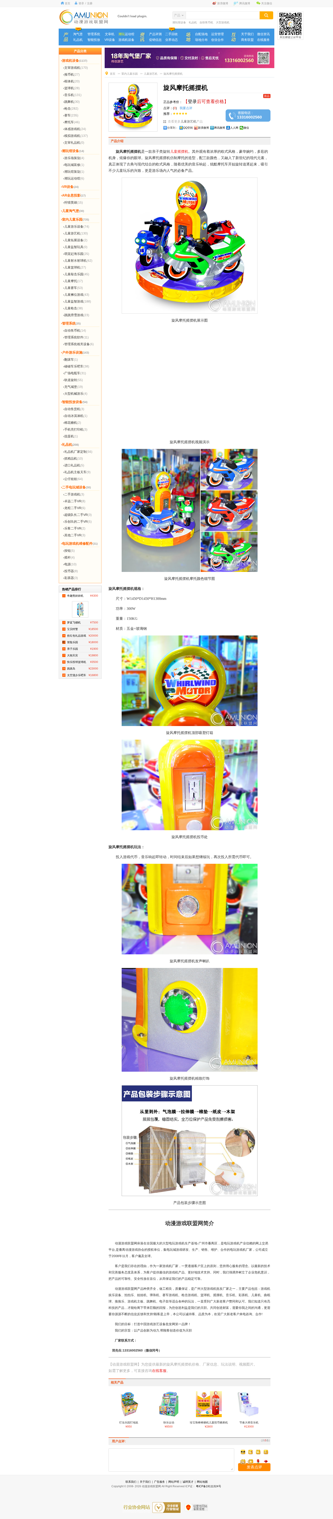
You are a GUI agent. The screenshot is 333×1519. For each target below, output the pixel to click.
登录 (81, 3)
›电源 (70, 564)
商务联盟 (247, 40)
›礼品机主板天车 (77, 472)
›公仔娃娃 (73, 479)
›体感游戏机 (74, 129)
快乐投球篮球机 (80, 662)
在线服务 (263, 40)
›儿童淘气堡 (72, 211)
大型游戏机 (222, 22)
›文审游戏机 (75, 67)
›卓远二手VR (74, 501)
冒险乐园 (80, 642)
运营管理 (217, 34)
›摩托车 (71, 122)
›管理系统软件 (76, 337)
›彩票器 (70, 578)
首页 (67, 3)
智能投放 (93, 40)
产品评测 (155, 34)
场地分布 (201, 40)
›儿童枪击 (73, 308)
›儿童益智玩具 (75, 247)
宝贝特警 (80, 629)
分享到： (172, 127)
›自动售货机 (73, 409)
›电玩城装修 (73, 165)
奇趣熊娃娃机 (80, 595)
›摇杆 (69, 557)
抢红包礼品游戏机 (80, 636)
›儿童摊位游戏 (76, 294)
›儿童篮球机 (74, 267)
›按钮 (69, 550)
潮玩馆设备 (179, 22)
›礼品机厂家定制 (77, 451)
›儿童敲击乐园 (76, 274)
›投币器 (70, 571)
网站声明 (173, 1481)
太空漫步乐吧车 (80, 675)
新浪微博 (222, 3)
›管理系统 (71, 323)
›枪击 (70, 108)
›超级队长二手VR (77, 515)
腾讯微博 (244, 3)
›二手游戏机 (73, 494)
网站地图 (202, 1481)
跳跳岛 (80, 668)
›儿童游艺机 (75, 233)
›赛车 (70, 115)
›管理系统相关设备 (78, 344)
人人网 (234, 127)
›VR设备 (70, 187)
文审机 (109, 34)
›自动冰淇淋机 (75, 416)
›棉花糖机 (72, 422)
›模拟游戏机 (75, 136)
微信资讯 (263, 34)
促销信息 (155, 40)
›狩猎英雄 (73, 202)
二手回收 (171, 34)
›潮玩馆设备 (72, 151)
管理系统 (93, 34)
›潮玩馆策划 (73, 171)
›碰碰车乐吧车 (76, 366)
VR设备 (109, 40)
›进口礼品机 (73, 465)
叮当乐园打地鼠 (128, 1424)
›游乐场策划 (73, 158)
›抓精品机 (73, 458)
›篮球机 (71, 88)
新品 (267, 96)
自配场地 (201, 34)
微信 (246, 127)
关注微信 (266, 3)
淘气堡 (78, 34)
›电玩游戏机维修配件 (79, 543)
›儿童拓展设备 (75, 240)
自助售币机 (206, 22)
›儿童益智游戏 (77, 301)
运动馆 (126, 34)
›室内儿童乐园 (75, 219)
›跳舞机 (71, 101)
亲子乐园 (80, 648)
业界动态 (171, 40)
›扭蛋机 (70, 436)
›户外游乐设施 (75, 352)
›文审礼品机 (73, 142)
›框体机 (71, 81)
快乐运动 (168, 1424)
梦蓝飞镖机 (80, 622)
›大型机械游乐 (75, 393)
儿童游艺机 (150, 73)
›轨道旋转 (73, 380)
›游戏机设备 (74, 60)
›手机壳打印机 (75, 429)
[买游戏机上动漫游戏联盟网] (84, 23)
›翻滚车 (70, 359)
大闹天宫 (80, 655)
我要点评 (185, 108)
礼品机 (193, 22)
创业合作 (217, 40)
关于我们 (247, 34)
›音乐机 (72, 95)
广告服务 (159, 1481)
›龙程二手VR (74, 508)
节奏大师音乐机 (248, 1424)
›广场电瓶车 (74, 373)
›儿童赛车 (73, 288)
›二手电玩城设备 (76, 487)
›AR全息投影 (73, 195)
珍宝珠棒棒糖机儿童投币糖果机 (209, 1424)
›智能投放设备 (74, 402)
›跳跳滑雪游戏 (76, 315)
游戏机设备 (126, 40)
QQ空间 (188, 127)
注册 (89, 3)
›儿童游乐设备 (76, 226)
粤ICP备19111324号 (208, 1486)
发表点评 (254, 1467)
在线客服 (159, 1371)
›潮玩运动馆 (73, 178)
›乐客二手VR (74, 528)
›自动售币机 (74, 330)
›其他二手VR (74, 535)
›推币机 (71, 74)
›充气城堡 (73, 387)
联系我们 (130, 1481)
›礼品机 (70, 444)
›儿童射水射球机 (77, 260)
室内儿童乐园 (129, 73)
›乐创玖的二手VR (77, 521)
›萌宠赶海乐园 (76, 254)
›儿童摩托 (73, 281)
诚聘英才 (188, 1481)
